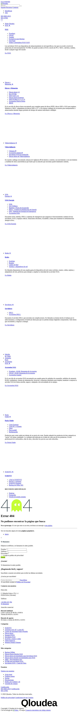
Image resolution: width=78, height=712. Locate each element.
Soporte (3, 7)
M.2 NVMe (13, 94)
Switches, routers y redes (13, 639)
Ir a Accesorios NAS (11, 385)
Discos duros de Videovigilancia (19, 156)
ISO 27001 (4, 18)
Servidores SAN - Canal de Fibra (15, 663)
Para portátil (13, 430)
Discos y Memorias (11, 88)
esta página (48, 525)
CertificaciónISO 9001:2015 (6, 688)
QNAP (11, 35)
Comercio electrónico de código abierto (38, 710)
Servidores (8, 308)
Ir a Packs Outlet (10, 442)
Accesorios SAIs (14, 213)
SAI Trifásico (13, 206)
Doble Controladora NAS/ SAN (19, 42)
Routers (11, 263)
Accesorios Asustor (15, 375)
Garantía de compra (11, 683)
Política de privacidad (8, 697)
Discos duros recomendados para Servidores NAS (21, 656)
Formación (12, 495)
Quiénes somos (10, 676)
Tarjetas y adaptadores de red (18, 266)
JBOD (11, 103)
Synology (12, 33)
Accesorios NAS (10, 367)
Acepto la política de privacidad (13, 555)
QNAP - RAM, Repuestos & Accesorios (22, 373)
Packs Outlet (9, 420)
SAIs (10, 204)
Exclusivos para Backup (16, 39)
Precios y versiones (15, 481)
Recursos (9, 7)
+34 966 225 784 (6, 602)
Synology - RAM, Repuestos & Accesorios (23, 371)
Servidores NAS (10, 637)
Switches (12, 261)
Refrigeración (13, 432)
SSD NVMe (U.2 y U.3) (17, 99)
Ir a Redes (8, 275)
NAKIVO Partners (15, 483)
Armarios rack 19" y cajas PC (14, 630)
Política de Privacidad (23, 582)
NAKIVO (8, 476)
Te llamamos (5, 604)
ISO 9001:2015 (6, 16)
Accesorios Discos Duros (17, 101)
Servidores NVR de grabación (18, 154)
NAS (6, 29)
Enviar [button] (3, 557)
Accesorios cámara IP (16, 153)
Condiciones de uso (21, 697)
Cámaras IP (12, 151)
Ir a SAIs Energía (10, 224)
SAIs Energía (9, 200)
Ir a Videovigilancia (11, 165)
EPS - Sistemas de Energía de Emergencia (22, 211)
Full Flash (12, 41)
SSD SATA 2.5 (14, 96)
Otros (10, 428)
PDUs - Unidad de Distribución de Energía (23, 209)
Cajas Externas (13, 425)
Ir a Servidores (9, 325)
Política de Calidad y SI (12, 682)
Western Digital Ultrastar (13, 642)
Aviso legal (8, 674)
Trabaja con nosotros (7, 671)
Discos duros (9, 633)
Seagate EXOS (10, 635)
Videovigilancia (10, 147)
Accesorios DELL (15, 314)
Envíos (7, 678)
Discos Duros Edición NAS (14, 654)
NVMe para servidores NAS (14, 661)
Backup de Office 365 (16, 485)
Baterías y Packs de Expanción (19, 208)
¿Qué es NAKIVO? (15, 480)
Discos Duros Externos (16, 97)
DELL (11, 312)
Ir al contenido (5, 2)
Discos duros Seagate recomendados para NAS (20, 658)
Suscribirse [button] (23, 580)
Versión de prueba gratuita (17, 497)
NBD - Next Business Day (13, 659)
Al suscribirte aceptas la (15, 582)
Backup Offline (10, 652)
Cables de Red (13, 265)
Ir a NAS (8, 53)
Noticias (11, 493)
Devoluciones (9, 680)
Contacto (15, 7)
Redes (7, 257)
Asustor (11, 37)
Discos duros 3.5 (14, 92)
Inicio (7, 534)
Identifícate (8, 11)
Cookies (30, 697)
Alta (6, 13)
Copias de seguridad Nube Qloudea (16, 631)
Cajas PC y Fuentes (15, 426)
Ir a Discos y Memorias (12, 113)
